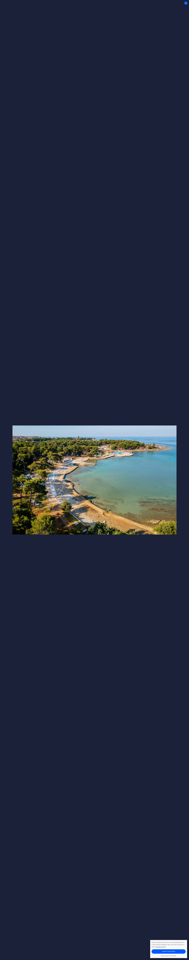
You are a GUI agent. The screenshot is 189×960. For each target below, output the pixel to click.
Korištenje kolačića (160, 947)
